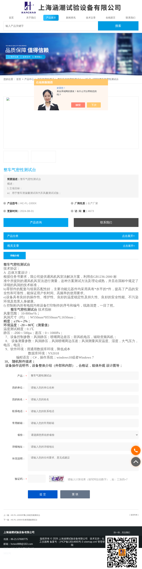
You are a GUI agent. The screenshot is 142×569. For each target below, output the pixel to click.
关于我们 (31, 17)
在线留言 (110, 17)
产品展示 (51, 17)
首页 (11, 17)
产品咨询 (36, 222)
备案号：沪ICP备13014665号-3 (66, 541)
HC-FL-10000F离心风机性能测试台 (25, 515)
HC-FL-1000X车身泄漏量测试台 (24, 520)
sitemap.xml (90, 541)
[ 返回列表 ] (134, 515)
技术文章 (91, 17)
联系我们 (130, 17)
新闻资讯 (71, 17)
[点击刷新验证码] (56, 479)
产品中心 (29, 79)
